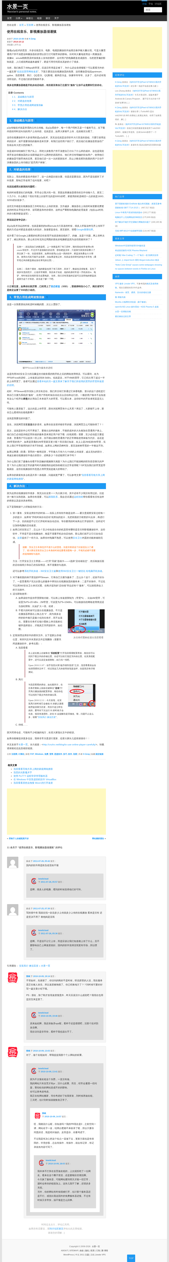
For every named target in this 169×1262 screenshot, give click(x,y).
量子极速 (142, 302)
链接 (39, 18)
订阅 (98, 1250)
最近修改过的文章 (123, 316)
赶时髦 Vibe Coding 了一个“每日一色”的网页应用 (136, 255)
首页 (9, 18)
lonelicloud (43, 879)
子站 (150, 3)
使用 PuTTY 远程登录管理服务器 (31, 776)
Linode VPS (100, 1255)
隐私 (87, 1250)
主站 (144, 3)
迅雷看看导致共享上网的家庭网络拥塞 (33, 769)
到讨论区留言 (56, 1228)
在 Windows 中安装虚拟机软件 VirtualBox (35, 779)
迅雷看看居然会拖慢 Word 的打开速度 (33, 783)
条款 (82, 1250)
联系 (93, 1250)
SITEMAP (73, 1250)
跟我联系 (53, 497)
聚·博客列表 (120, 297)
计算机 (21, 754)
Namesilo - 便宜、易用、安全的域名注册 (133, 292)
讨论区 (158, 3)
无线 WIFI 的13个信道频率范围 (128, 231)
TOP (131, 1258)
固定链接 (99, 754)
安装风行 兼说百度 (47, 717)
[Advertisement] (56, 811)
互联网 (29, 25)
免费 (46, 754)
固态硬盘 (55, 286)
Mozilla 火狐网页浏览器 (125, 302)
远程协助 (78, 497)
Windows (39, 754)
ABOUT (64, 1250)
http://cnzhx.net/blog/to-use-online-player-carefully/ (69, 744)
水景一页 (17, 6)
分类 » (19, 18)
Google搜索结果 (84, 229)
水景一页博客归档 (123, 311)
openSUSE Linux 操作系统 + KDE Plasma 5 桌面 (137, 307)
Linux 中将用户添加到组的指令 (128, 212)
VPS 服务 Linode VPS (125, 284)
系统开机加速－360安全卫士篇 (40, 571)
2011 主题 (84, 1255)
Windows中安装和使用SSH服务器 (130, 246)
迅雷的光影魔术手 (23, 772)
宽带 (51, 754)
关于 (56, 18)
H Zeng (32, 39)
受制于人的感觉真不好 (19, 838)
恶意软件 (58, 754)
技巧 (65, 754)
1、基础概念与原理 (23, 97)
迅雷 (75, 754)
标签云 (29, 18)
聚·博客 (104, 1250)
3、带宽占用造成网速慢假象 (27, 105)
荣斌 (28, 976)
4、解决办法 (19, 109)
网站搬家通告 (98, 838)
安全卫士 (77, 537)
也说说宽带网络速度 (27, 71)
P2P (32, 754)
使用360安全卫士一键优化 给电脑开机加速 (80, 571)
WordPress (68, 1255)
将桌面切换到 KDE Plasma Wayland (131, 250)
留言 (48, 18)
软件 (70, 754)
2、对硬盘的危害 (22, 101)
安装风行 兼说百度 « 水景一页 (34, 965)
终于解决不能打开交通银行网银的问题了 (133, 222)
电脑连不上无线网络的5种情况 (128, 217)
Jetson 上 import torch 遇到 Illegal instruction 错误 (137, 260)
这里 (19, 537)
